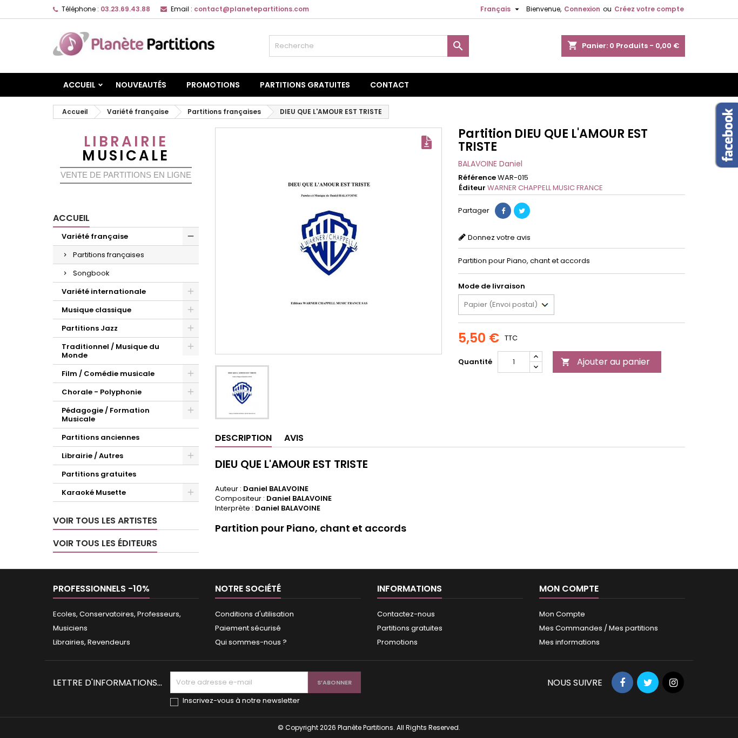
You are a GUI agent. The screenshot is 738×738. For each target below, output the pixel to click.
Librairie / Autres (92, 456)
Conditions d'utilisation (254, 614)
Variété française (95, 236)
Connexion (582, 9)
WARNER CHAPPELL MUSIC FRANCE (545, 188)
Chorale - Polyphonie (102, 392)
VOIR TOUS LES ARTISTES (105, 520)
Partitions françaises (108, 255)
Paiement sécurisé (248, 628)
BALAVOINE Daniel (490, 163)
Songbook (91, 273)
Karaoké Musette (94, 492)
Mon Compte (562, 614)
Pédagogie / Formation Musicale (106, 414)
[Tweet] (522, 211)
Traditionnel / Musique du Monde (110, 350)
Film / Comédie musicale (108, 373)
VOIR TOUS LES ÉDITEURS (105, 543)
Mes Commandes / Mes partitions (598, 628)
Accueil (79, 84)
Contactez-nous (406, 614)
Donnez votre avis (499, 237)
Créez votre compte (649, 9)
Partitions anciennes (100, 437)
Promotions (213, 84)
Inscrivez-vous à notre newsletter (241, 701)
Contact (389, 84)
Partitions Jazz (90, 328)
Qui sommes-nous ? (251, 642)
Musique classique (96, 310)
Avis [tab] (294, 438)
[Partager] (503, 211)
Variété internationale (104, 291)
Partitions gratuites (305, 84)
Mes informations (569, 642)
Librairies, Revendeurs (91, 642)
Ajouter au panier (605, 361)
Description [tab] (243, 438)
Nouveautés (141, 84)
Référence (477, 178)
